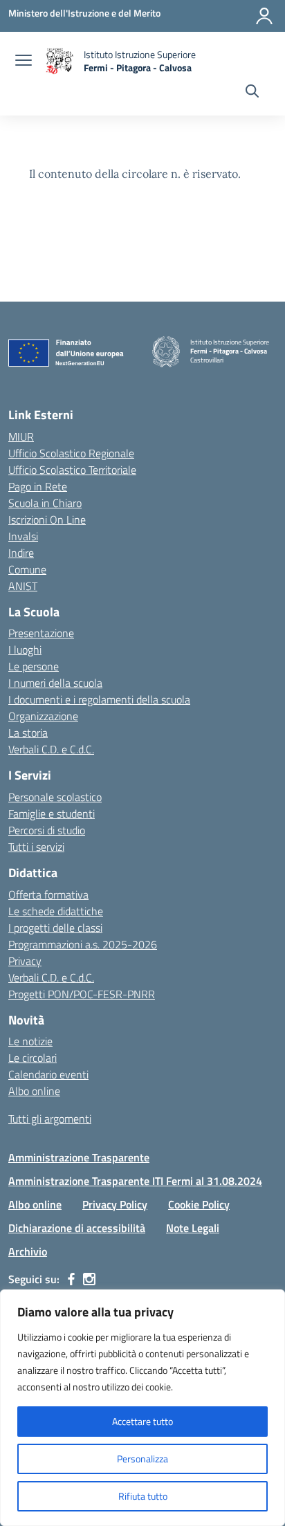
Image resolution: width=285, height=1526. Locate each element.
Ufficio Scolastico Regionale (71, 453)
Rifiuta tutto (142, 1496)
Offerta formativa (48, 894)
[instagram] (89, 1279)
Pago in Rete (37, 486)
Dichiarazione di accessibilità (76, 1228)
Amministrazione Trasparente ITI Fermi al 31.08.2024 (135, 1181)
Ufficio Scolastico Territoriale (72, 469)
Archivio (27, 1251)
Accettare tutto (142, 1421)
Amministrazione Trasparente (78, 1157)
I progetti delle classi (55, 927)
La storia (28, 732)
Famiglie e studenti (51, 813)
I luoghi (25, 649)
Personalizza (142, 1458)
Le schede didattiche (55, 911)
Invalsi (23, 536)
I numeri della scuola (55, 682)
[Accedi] (264, 16)
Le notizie (30, 1041)
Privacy (25, 961)
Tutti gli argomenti (49, 1118)
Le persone (33, 666)
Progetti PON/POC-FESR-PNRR (81, 994)
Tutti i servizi (36, 846)
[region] (142, 1407)
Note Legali (192, 1228)
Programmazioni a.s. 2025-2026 (82, 944)
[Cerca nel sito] (252, 93)
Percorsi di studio (46, 830)
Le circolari (32, 1057)
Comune (27, 569)
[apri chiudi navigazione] (23, 61)
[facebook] (71, 1279)
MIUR (21, 436)
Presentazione (41, 633)
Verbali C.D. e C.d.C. (51, 749)
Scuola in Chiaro (45, 503)
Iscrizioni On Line (47, 519)
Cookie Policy (199, 1204)
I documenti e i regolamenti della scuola (99, 699)
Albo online (34, 1091)
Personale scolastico (55, 797)
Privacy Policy (114, 1204)
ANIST (22, 586)
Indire (21, 552)
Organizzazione (43, 716)
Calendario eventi (48, 1074)
